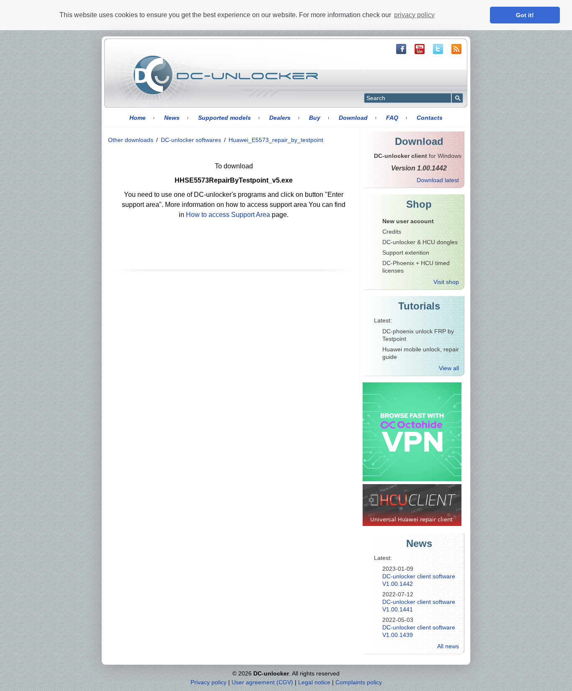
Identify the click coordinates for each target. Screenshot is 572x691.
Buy (314, 117)
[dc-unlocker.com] (225, 75)
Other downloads (130, 140)
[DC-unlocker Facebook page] (401, 49)
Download (353, 117)
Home (137, 117)
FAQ (392, 117)
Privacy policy (209, 682)
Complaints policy (358, 682)
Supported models (224, 117)
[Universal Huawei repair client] (412, 505)
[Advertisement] (231, 336)
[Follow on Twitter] (438, 49)
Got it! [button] (525, 15)
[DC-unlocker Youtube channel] (420, 49)
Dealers (280, 117)
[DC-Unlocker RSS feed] (456, 49)
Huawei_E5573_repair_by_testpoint (276, 140)
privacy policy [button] (414, 14)
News (172, 117)
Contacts (430, 117)
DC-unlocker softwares (191, 140)
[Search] (457, 98)
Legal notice (314, 682)
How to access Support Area (228, 214)
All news (448, 646)
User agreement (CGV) (262, 682)
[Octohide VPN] (412, 431)
